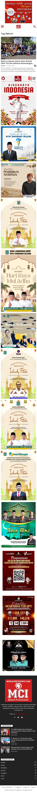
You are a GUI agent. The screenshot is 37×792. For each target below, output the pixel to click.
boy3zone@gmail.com (21, 714)
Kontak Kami (26, 787)
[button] (34, 27)
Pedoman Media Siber (7, 787)
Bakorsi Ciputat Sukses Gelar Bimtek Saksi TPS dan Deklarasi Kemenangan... (17, 62)
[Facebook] (15, 717)
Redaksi (3, 65)
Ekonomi (3, 770)
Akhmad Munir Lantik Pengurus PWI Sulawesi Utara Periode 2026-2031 (22, 748)
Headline (3, 762)
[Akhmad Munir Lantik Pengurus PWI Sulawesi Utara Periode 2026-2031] (5, 749)
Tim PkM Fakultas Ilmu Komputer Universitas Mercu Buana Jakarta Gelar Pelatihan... (23, 731)
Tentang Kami (18, 787)
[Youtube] (22, 717)
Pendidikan (4, 773)
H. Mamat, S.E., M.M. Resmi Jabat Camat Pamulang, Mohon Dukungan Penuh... (22, 740)
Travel (2, 778)
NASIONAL (4, 768)
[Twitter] (19, 717)
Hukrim (3, 776)
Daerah (3, 58)
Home (2, 30)
